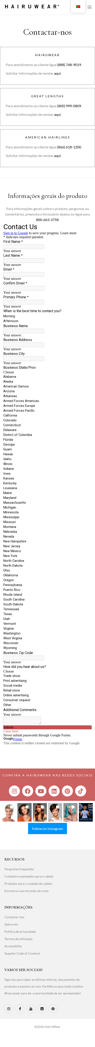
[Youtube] (40, 790)
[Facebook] (27, 790)
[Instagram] (14, 790)
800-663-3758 (47, 220)
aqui (57, 73)
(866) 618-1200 (69, 147)
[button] (9, 812)
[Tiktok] (80, 790)
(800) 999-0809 (69, 106)
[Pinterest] (67, 790)
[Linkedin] (54, 790)
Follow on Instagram (47, 828)
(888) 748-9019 (69, 65)
